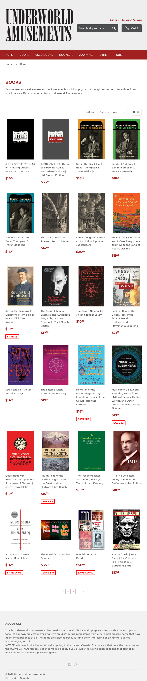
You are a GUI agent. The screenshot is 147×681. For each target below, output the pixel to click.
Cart (134, 28)
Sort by (89, 112)
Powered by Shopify (17, 678)
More (118, 54)
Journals (86, 54)
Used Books (44, 54)
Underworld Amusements (29, 674)
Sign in (113, 20)
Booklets (66, 54)
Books (24, 54)
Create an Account (132, 20)
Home (9, 54)
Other (103, 54)
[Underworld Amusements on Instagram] (76, 664)
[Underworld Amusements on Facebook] (70, 664)
